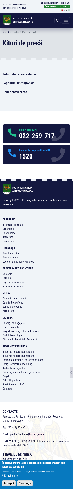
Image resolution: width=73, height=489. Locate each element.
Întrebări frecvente (13, 286)
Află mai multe (10, 475)
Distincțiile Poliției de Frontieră (20, 339)
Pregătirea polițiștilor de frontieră (21, 331)
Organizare (9, 229)
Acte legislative (11, 253)
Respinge (25, 483)
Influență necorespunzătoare (18, 351)
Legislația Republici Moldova (18, 261)
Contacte (7, 388)
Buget (6, 376)
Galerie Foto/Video (13, 302)
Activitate (8, 237)
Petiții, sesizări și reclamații (18, 364)
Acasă (6, 32)
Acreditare (8, 310)
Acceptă (8, 483)
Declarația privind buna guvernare (21, 372)
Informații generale (13, 224)
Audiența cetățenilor (14, 368)
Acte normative (11, 257)
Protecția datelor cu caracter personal (23, 360)
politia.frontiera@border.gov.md (57, 3)
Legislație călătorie (13, 282)
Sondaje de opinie (12, 306)
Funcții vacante (11, 327)
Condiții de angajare (14, 323)
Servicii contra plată (13, 384)
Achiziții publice (11, 380)
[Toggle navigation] (65, 20)
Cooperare (8, 241)
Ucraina (7, 278)
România (7, 274)
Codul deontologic (12, 335)
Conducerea (9, 233)
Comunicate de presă (14, 298)
